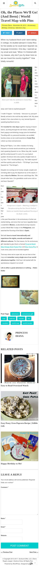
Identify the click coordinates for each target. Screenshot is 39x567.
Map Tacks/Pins (30, 247)
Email (3, 527)
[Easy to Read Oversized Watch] (19, 368)
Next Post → (34, 552)
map (3, 318)
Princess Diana (7, 25)
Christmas (11, 28)
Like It (20, 33)
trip (29, 318)
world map (15, 323)
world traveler (27, 323)
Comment (5, 487)
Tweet (7, 33)
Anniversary (31, 25)
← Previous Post (6, 552)
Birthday (4, 28)
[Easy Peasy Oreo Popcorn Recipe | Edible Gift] (19, 406)
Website (4, 535)
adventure (15, 314)
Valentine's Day (20, 28)
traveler (21, 318)
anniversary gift (27, 314)
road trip (12, 318)
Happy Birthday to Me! (11, 463)
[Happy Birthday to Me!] (19, 446)
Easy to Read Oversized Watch (14, 385)
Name (3, 518)
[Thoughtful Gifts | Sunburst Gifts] (17, 6)
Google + (34, 33)
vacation (5, 323)
